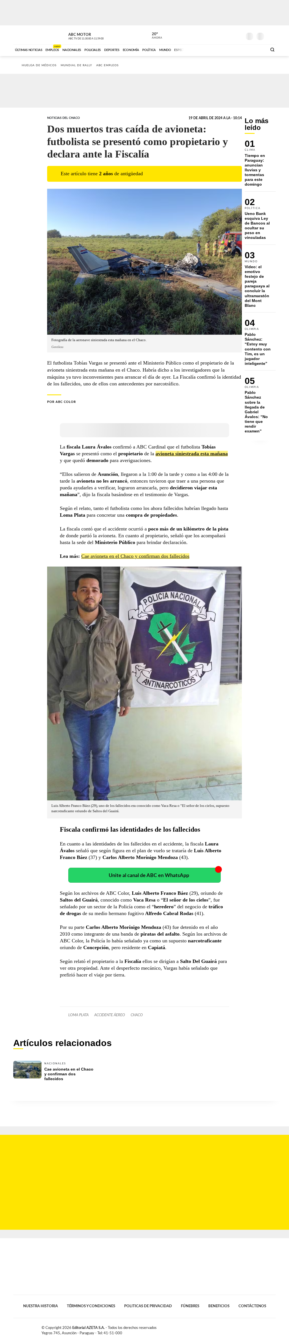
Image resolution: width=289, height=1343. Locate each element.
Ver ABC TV (96, 35)
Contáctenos (252, 1306)
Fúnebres (190, 1306)
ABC (28, 35)
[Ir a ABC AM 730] (233, 49)
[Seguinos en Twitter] (221, 35)
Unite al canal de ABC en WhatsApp (149, 875)
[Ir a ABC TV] (217, 49)
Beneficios (218, 1306)
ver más (154, 35)
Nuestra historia (40, 1306)
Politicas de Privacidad (148, 1306)
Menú (270, 35)
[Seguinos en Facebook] (212, 35)
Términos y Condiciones (91, 1306)
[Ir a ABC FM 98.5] (255, 49)
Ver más (260, 165)
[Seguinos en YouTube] (229, 35)
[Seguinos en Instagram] (238, 35)
